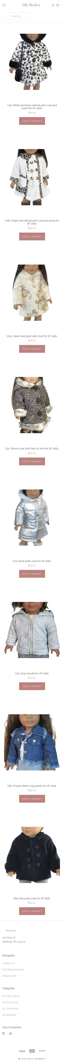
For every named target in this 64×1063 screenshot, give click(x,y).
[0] (57, 5)
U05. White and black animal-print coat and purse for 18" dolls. (32, 107)
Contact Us (8, 963)
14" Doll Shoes (10, 1008)
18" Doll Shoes (10, 1002)
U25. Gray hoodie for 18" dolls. (32, 673)
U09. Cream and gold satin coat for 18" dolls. (32, 336)
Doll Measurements (13, 969)
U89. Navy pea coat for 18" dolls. (32, 898)
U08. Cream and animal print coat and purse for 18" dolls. (32, 222)
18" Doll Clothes (11, 996)
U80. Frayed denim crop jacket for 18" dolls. (32, 785)
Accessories (9, 1014)
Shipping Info (9, 975)
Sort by (16, 16)
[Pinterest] (10, 1034)
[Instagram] (3, 1034)
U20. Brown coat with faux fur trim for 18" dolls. (32, 448)
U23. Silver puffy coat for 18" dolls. (32, 561)
